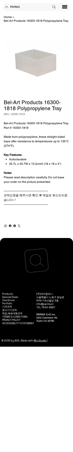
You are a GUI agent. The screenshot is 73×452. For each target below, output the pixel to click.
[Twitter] (19, 226)
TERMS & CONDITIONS (15, 316)
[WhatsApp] (5, 226)
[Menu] (65, 7)
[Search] (54, 7)
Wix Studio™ (41, 340)
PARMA (15, 6)
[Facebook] (10, 226)
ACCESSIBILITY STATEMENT (18, 323)
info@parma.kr (45, 304)
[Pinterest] (14, 226)
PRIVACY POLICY (11, 320)
